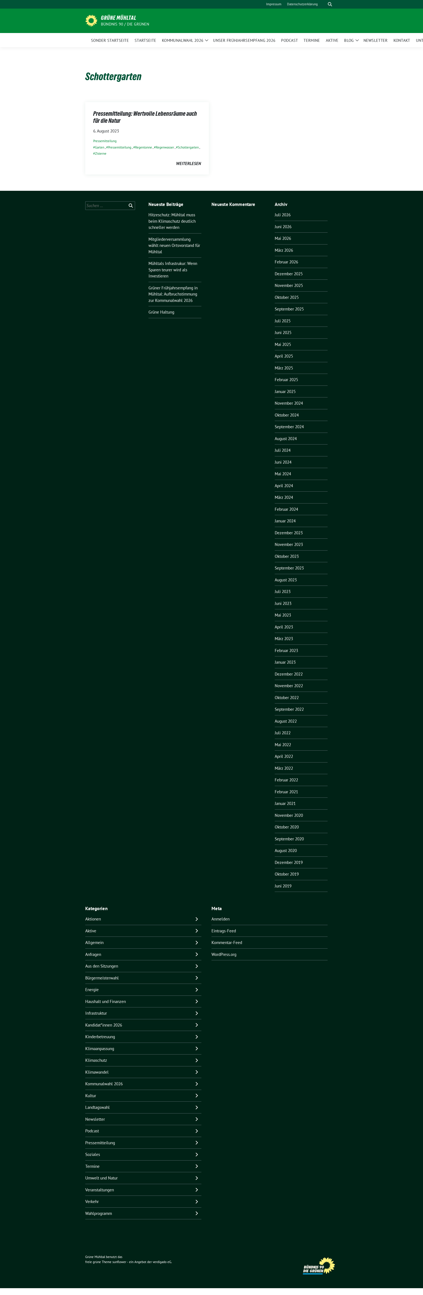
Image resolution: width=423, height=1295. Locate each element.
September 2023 (289, 568)
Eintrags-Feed (224, 930)
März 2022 (284, 768)
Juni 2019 (283, 886)
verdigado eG (162, 1262)
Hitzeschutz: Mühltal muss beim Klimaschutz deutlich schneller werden (172, 221)
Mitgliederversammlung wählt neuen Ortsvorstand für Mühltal (174, 245)
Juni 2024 (283, 462)
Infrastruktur (96, 1013)
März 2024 (284, 497)
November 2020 (289, 815)
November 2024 (289, 403)
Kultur (90, 1095)
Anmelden (221, 919)
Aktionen (93, 919)
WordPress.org (224, 954)
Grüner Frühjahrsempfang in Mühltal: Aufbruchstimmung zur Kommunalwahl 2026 (173, 294)
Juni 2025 (283, 332)
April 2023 (284, 627)
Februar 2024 (286, 509)
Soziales (92, 1154)
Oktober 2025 (287, 297)
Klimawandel (97, 1072)
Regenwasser (165, 147)
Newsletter (95, 1119)
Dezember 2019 (289, 862)
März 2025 (284, 368)
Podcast (92, 1130)
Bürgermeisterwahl (102, 978)
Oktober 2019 (287, 874)
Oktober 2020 (287, 827)
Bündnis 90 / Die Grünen (125, 24)
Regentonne (143, 147)
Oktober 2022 (287, 697)
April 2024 (284, 485)
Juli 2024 (283, 450)
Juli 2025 (283, 320)
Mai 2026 (283, 238)
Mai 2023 (283, 615)
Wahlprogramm (98, 1213)
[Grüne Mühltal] (91, 20)
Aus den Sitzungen (101, 966)
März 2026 (284, 250)
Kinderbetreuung (100, 1036)
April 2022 (284, 756)
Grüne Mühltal (118, 18)
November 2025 (289, 285)
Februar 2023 (286, 650)
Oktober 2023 (287, 556)
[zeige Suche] (330, 4)
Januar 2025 (285, 391)
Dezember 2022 (289, 674)
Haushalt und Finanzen (105, 1001)
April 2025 (284, 356)
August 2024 (286, 438)
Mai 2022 (283, 744)
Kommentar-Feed (227, 942)
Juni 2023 (283, 603)
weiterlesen (188, 163)
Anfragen (93, 954)
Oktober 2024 (287, 415)
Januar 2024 (285, 521)
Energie (92, 989)
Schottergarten (188, 147)
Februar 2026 (286, 262)
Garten (99, 147)
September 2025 (289, 309)
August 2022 (286, 721)
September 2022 (289, 709)
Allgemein (94, 942)
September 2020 (289, 838)
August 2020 (286, 850)
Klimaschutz (96, 1060)
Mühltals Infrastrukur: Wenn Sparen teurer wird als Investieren (172, 270)
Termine (92, 1166)
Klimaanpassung (99, 1048)
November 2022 (289, 685)
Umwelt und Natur (101, 1178)
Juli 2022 (283, 732)
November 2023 (289, 544)
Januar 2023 (285, 662)
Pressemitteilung (105, 141)
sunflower (119, 1262)
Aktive (90, 930)
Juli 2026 (283, 214)
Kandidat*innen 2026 (103, 1025)
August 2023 (286, 579)
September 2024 (289, 426)
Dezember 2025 (289, 273)
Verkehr (92, 1201)
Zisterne (100, 153)
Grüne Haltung (161, 312)
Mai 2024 (283, 473)
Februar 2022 (286, 780)
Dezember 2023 (289, 532)
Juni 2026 (283, 226)
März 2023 (284, 638)
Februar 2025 (286, 379)
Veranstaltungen (99, 1189)
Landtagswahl (97, 1107)
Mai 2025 (283, 344)
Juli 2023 (283, 591)
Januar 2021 (285, 803)
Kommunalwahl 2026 (104, 1083)
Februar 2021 (286, 791)
